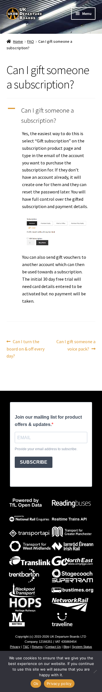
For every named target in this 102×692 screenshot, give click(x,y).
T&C (26, 646)
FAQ (30, 41)
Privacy (15, 646)
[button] (51, 115)
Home (18, 41)
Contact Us (53, 646)
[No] (95, 671)
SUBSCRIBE (33, 462)
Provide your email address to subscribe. (46, 449)
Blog (66, 646)
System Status (82, 646)
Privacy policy (59, 683)
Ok (36, 683)
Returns (37, 646)
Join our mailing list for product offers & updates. (48, 421)
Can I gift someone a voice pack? (75, 345)
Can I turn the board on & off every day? (25, 348)
